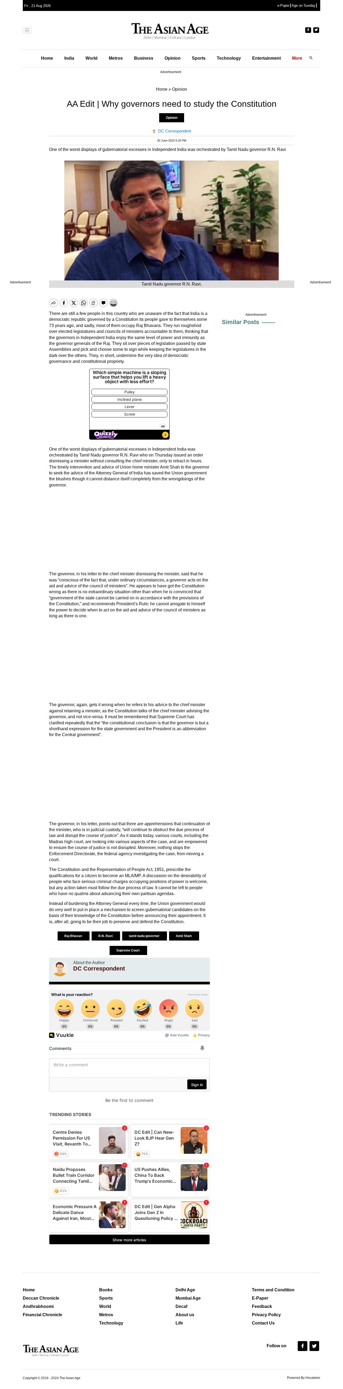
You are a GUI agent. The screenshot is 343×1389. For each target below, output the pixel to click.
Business (143, 58)
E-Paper (260, 1298)
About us (185, 1314)
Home (47, 58)
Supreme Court (128, 950)
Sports (199, 58)
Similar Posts (240, 322)
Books (106, 1290)
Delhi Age (185, 1290)
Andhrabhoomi (38, 1306)
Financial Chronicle (42, 1314)
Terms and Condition (273, 1290)
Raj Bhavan (73, 936)
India (69, 58)
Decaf (181, 1306)
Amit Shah (184, 936)
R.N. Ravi (105, 936)
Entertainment (266, 58)
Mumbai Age (188, 1298)
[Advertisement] (129, 529)
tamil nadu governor (144, 936)
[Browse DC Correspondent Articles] (60, 968)
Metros (116, 58)
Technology (229, 58)
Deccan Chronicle (41, 1298)
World (91, 58)
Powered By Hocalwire (303, 1378)
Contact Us (263, 1323)
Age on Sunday (303, 5)
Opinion (173, 58)
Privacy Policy (266, 1314)
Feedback (262, 1306)
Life (179, 1323)
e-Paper (283, 5)
